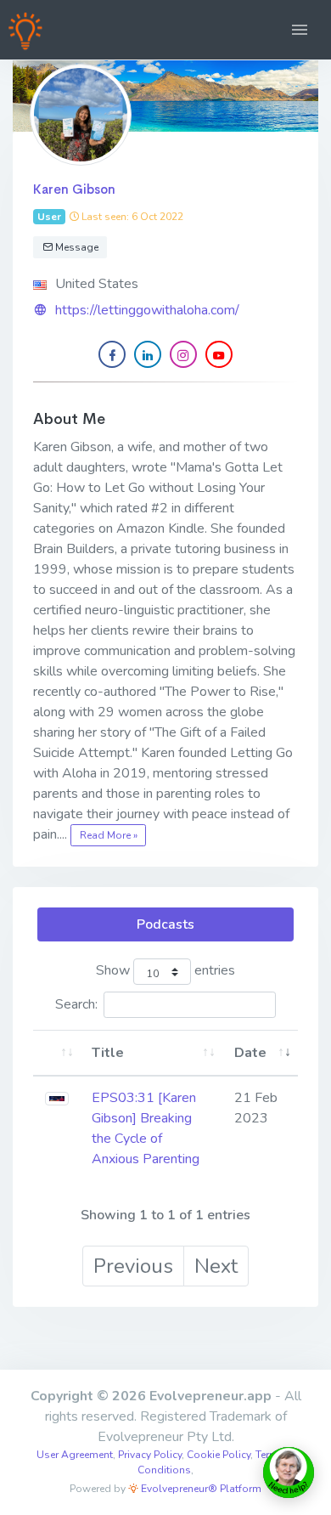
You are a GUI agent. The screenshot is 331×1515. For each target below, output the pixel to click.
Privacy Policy (150, 1454)
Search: (76, 1004)
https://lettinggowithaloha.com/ (147, 310)
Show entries (165, 971)
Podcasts (165, 924)
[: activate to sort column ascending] (57, 1053)
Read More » (108, 835)
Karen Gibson (74, 189)
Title (108, 1052)
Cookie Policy (218, 1454)
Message (75, 247)
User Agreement (74, 1454)
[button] (300, 29)
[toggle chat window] (288, 1472)
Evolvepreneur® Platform (199, 1488)
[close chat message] (300, 1311)
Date (250, 1052)
